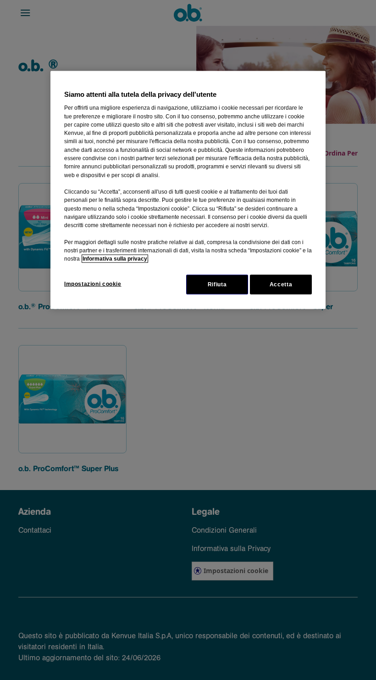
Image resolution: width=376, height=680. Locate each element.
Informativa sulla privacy (115, 259)
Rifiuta (217, 284)
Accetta (281, 284)
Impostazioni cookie (93, 283)
